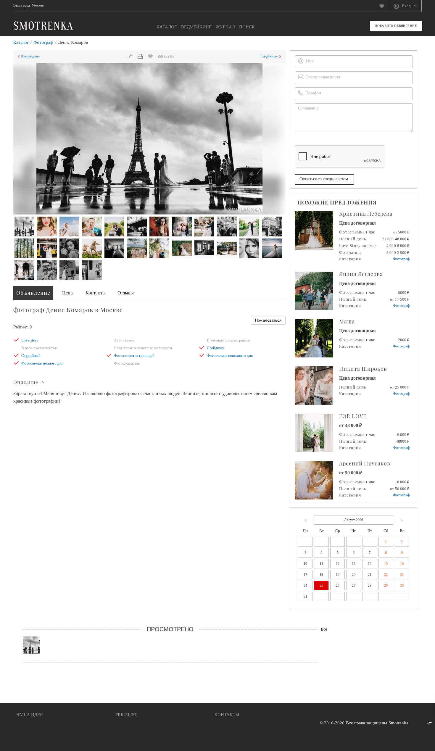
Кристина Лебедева (365, 213)
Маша (347, 321)
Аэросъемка (124, 340)
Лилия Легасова (361, 274)
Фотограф (43, 42)
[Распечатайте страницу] (140, 56)
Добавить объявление (396, 26)
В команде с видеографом (228, 340)
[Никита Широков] (317, 385)
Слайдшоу (215, 348)
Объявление (33, 292)
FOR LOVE (353, 416)
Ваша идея (29, 714)
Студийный (31, 355)
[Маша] (317, 338)
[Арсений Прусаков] (317, 480)
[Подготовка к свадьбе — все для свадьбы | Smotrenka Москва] (43, 25)
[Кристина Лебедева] (317, 230)
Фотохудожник (127, 363)
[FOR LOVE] (317, 433)
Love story (30, 340)
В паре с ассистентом (39, 348)
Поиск (247, 27)
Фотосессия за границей (134, 355)
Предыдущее (30, 56)
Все (324, 629)
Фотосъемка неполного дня (230, 355)
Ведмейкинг (196, 27)
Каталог (167, 27)
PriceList (126, 714)
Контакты (95, 292)
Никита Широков (363, 368)
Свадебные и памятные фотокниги (143, 348)
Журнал (225, 27)
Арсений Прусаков (364, 463)
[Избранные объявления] (384, 5)
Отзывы (125, 292)
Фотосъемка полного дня (42, 363)
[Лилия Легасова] (317, 291)
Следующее (269, 56)
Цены (68, 292)
